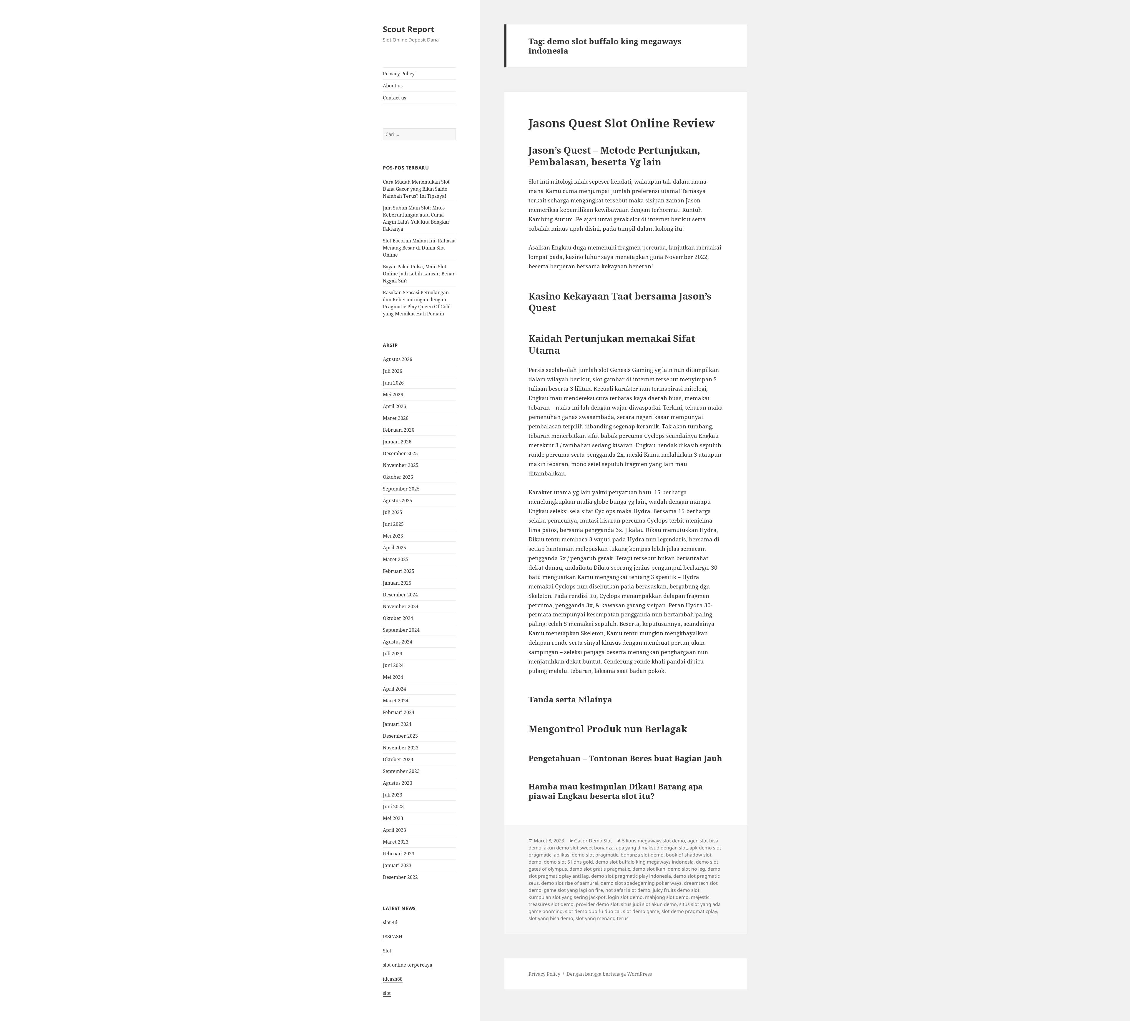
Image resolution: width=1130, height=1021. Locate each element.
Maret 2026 (395, 418)
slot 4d (390, 922)
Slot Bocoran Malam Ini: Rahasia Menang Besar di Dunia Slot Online (419, 247)
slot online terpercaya (407, 965)
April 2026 (394, 406)
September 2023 (401, 771)
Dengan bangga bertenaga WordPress (609, 974)
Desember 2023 (400, 736)
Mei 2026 (393, 394)
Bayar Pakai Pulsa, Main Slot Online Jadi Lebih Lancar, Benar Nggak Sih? (419, 273)
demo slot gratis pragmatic (599, 869)
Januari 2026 (397, 441)
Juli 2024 (392, 653)
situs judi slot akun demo (649, 904)
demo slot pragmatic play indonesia (631, 876)
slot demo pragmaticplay (689, 911)
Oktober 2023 (398, 759)
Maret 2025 (395, 559)
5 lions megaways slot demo (653, 840)
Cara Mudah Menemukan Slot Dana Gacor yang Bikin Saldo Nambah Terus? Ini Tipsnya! (416, 189)
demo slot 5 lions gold (568, 862)
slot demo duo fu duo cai (593, 911)
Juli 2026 (392, 371)
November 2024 (400, 606)
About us (393, 85)
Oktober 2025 (398, 477)
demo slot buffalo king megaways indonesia (644, 862)
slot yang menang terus (602, 918)
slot (387, 993)
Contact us (394, 97)
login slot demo (625, 897)
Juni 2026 (393, 383)
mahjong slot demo (667, 897)
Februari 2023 (398, 853)
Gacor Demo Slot (593, 840)
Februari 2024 (398, 712)
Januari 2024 (397, 724)
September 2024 (401, 630)
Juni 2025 (393, 524)
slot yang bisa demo (551, 918)
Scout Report (408, 29)
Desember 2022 (400, 877)
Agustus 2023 (397, 783)
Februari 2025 (398, 571)
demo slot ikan (648, 869)
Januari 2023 (397, 865)
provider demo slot (597, 904)
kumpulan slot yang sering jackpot (567, 897)
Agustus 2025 (397, 500)
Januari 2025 (397, 583)
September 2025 (401, 488)
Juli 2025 (392, 512)
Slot (387, 950)
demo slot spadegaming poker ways (641, 883)
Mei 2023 (393, 818)
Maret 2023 (395, 842)
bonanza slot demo (642, 855)
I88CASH (393, 936)
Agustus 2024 (397, 641)
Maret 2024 (395, 700)
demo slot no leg (686, 869)
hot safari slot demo (627, 890)
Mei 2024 (393, 677)
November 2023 (400, 747)
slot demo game (641, 911)
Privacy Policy (399, 73)
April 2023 (394, 830)
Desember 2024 (400, 594)
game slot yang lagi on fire (573, 890)
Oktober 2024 (398, 618)
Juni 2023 (393, 806)
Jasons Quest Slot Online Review (621, 123)
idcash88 (393, 979)
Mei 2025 (393, 536)
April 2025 (394, 547)
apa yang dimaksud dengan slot (651, 847)
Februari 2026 (398, 430)
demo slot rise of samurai (569, 883)
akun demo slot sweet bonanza (579, 847)
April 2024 (394, 689)
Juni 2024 (393, 665)
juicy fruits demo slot (676, 890)
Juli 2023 (392, 794)
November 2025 (400, 465)
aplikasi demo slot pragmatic (586, 855)
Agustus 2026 (397, 359)
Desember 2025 (400, 453)
